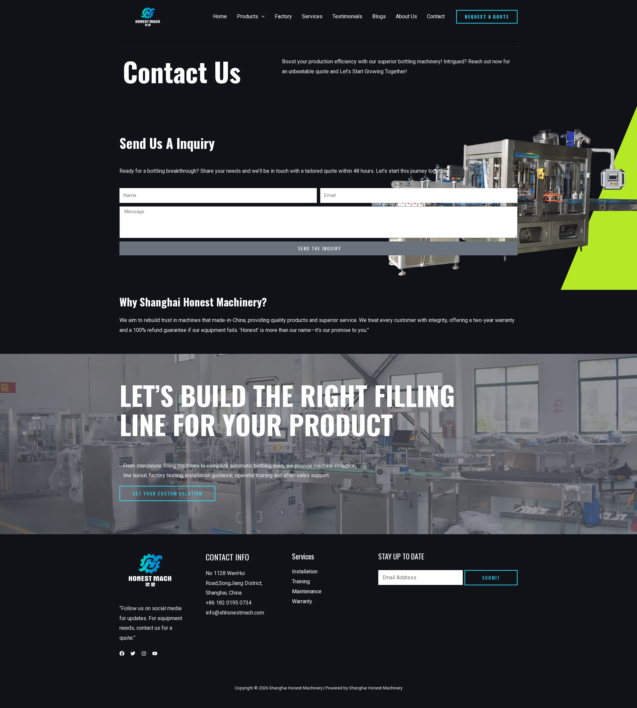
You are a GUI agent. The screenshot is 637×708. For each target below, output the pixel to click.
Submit (491, 577)
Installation (305, 571)
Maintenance (306, 591)
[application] (261, 16)
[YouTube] (154, 653)
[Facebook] (121, 653)
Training (301, 581)
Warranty (302, 601)
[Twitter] (132, 653)
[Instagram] (143, 653)
